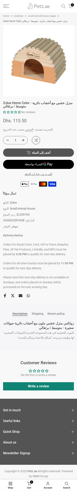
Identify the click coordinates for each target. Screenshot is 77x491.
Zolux (13, 202)
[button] (12, 112)
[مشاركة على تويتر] (13, 296)
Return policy (56, 313)
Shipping (37, 313)
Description (20, 313)
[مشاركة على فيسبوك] (5, 296)
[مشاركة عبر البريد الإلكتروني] (20, 296)
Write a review (38, 386)
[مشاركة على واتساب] (28, 296)
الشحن (29, 129)
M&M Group (40, 476)
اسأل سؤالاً (9, 193)
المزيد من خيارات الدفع (38, 174)
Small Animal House (22, 208)
